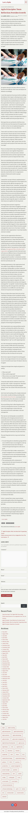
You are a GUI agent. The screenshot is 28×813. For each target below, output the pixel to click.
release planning (5, 773)
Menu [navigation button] (26, 2)
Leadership (4, 754)
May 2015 (4, 655)
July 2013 (4, 680)
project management (15, 766)
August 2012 (5, 701)
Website (3, 581)
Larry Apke (6, 16)
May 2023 (4, 631)
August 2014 (5, 670)
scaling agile (11, 777)
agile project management (18, 739)
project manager (6, 769)
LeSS (12, 754)
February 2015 (5, 661)
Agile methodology (17, 735)
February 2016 (5, 641)
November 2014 (6, 664)
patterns (4, 762)
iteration (17, 750)
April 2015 (4, 657)
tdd (3, 792)
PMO (10, 762)
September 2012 (6, 699)
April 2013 (4, 686)
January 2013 (5, 692)
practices (17, 762)
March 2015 (5, 659)
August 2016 (5, 633)
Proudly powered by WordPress (17, 811)
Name (3, 569)
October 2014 (5, 666)
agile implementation (18, 731)
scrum (19, 777)
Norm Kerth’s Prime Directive (8, 397)
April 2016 (4, 637)
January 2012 (5, 711)
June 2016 (4, 635)
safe (14, 773)
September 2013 (6, 678)
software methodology (7, 788)
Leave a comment (23, 15)
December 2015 (6, 645)
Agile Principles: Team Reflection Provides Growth (13, 620)
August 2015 (5, 653)
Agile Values (5, 746)
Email (3, 575)
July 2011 (4, 719)
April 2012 (4, 705)
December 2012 (6, 694)
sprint (17, 788)
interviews (10, 750)
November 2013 (6, 676)
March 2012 (5, 707)
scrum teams (14, 781)
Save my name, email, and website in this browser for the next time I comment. (13, 590)
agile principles (10, 523)
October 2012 (5, 697)
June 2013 (4, 682)
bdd (12, 746)
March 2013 (5, 688)
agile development (6, 731)
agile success (21, 743)
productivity (5, 766)
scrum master (5, 781)
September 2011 (6, 715)
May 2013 (4, 684)
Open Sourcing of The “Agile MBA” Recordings (12, 614)
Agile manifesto (5, 735)
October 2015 (5, 649)
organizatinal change (20, 758)
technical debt (10, 792)
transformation (20, 792)
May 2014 (4, 674)
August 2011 (5, 717)
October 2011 (5, 713)
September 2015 (6, 651)
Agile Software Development (8, 743)
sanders (20, 773)
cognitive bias (19, 746)
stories (23, 788)
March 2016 (5, 639)
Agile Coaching (11, 727)
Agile (3, 523)
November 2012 (6, 696)
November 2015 (6, 647)
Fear (3, 750)
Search (2, 603)
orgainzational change (7, 758)
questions (15, 769)
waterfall (4, 796)
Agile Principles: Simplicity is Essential (10, 624)
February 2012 (5, 709)
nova (23, 754)
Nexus (17, 754)
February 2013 (5, 690)
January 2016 (5, 643)
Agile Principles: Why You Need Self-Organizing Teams (14, 622)
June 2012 (4, 703)
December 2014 (6, 663)
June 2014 (4, 672)
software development (7, 785)
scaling (3, 777)
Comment (4, 549)
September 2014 (6, 668)
